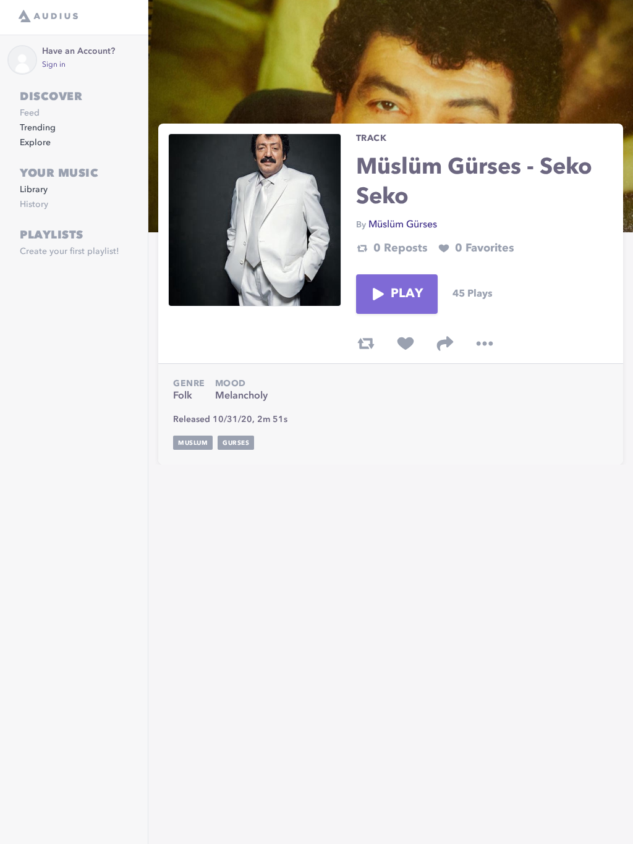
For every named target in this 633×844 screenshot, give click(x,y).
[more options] (485, 343)
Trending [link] (38, 128)
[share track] (445, 343)
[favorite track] (405, 343)
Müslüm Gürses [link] (402, 225)
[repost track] (366, 343)
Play (407, 294)
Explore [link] (35, 142)
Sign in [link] (54, 65)
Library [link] (34, 189)
